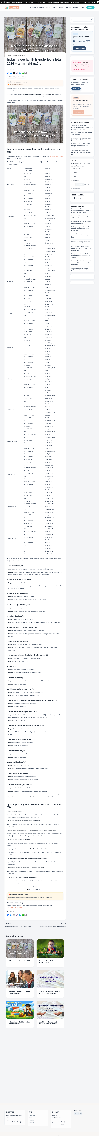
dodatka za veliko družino (56, 156)
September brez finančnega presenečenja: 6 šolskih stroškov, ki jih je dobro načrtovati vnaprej (81, 127)
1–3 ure (75, 172)
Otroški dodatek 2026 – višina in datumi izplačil (53, 925)
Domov (9, 55)
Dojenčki (41, 7)
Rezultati (86, 184)
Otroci (30, 1117)
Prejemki (31, 1120)
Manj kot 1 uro (76, 168)
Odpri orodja (76, 88)
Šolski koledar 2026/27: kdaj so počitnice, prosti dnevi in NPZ (79, 269)
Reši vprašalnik (78, 112)
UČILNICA (90, 7)
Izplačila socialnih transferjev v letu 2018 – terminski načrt (49, 992)
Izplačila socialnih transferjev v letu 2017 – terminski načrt (49, 1023)
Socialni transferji (18, 55)
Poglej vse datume (79, 48)
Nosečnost (32, 1115)
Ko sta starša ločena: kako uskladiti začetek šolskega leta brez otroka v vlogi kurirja (81, 262)
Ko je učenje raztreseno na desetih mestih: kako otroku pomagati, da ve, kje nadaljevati (81, 248)
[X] (78, 1113)
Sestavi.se (31, 1122)
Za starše (78, 198)
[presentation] (20, 948)
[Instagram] (81, 1113)
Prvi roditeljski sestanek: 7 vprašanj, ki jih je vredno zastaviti (81, 139)
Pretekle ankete (75, 188)
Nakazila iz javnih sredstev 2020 (19, 961)
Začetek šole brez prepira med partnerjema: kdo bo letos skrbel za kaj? (81, 152)
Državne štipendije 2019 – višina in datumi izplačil (19, 992)
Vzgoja (55, 7)
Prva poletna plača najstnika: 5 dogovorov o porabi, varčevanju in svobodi (80, 255)
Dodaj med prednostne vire (14, 907)
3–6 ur (74, 176)
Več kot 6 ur (76, 180)
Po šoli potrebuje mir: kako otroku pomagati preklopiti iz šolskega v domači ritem (80, 145)
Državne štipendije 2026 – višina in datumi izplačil (18, 925)
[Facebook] (75, 1113)
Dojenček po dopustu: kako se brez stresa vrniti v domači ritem (81, 242)
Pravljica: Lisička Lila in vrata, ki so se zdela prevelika (81, 133)
